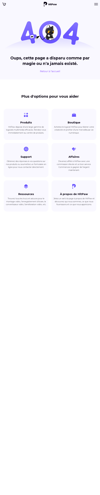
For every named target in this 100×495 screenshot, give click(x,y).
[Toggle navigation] (96, 4)
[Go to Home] (50, 4)
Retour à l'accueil (50, 71)
